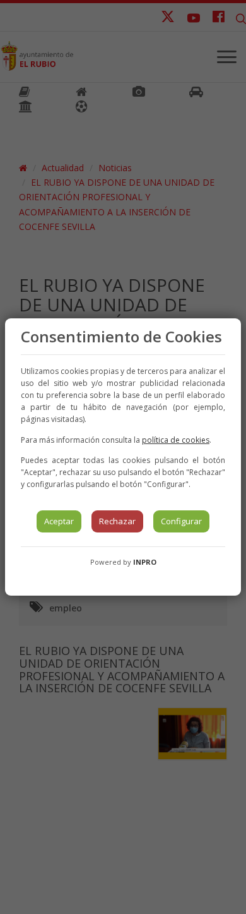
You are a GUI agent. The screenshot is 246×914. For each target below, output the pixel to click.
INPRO (144, 562)
